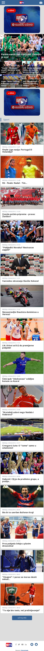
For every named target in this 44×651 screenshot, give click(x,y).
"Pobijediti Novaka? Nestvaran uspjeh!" (18, 248)
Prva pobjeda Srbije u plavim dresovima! (16, 544)
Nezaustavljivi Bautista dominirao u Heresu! (20, 313)
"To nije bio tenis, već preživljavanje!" (21, 610)
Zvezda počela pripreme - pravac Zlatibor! (18, 215)
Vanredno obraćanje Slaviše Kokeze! (20, 281)
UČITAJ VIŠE (22, 618)
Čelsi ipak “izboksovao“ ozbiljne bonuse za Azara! (18, 379)
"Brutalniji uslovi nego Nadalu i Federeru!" (18, 413)
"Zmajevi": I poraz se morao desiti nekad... (19, 578)
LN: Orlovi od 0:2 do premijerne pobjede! (18, 346)
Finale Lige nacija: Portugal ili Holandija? (17, 150)
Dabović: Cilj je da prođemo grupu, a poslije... (20, 480)
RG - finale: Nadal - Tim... (14, 183)
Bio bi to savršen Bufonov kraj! (18, 512)
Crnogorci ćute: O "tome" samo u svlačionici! (19, 446)
